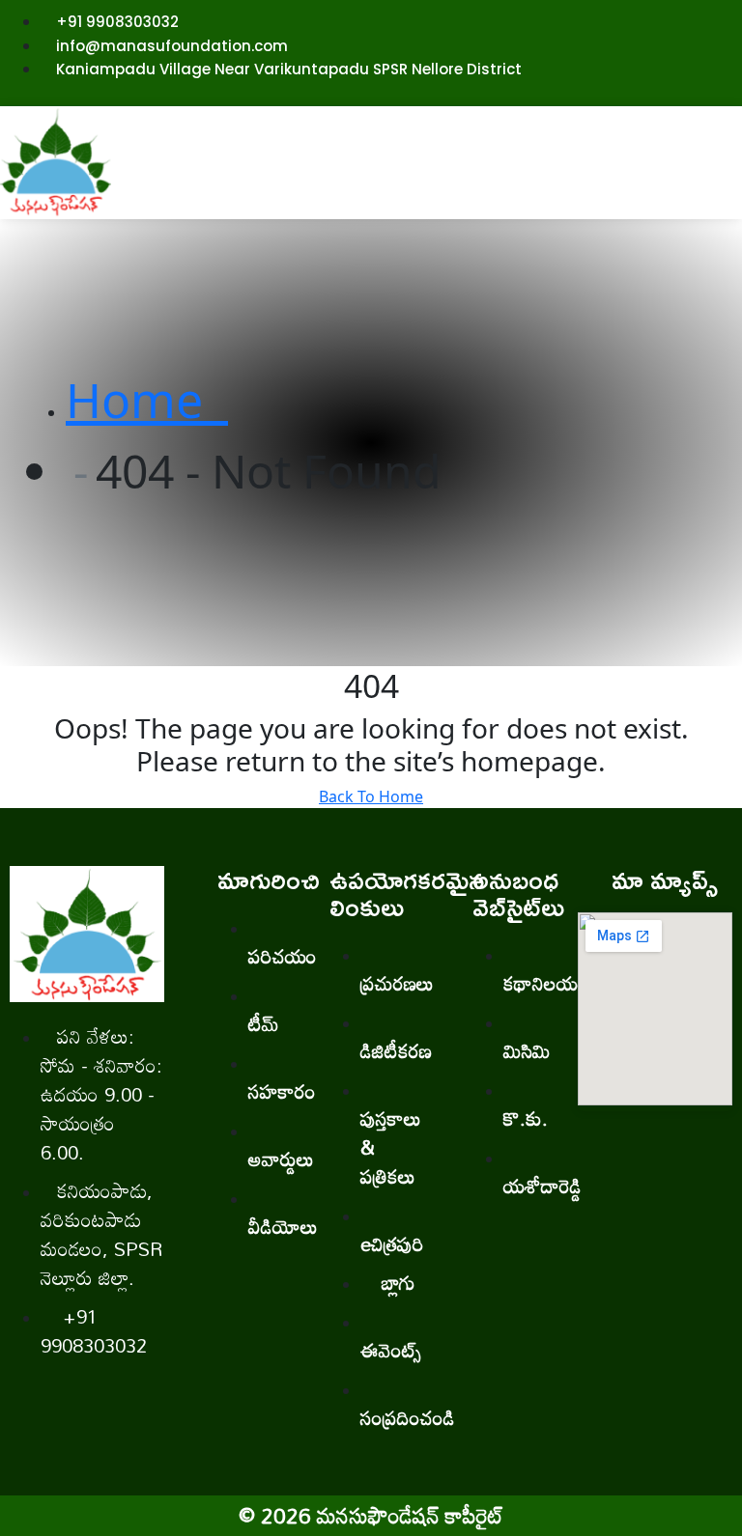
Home (147, 400)
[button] (433, 173)
